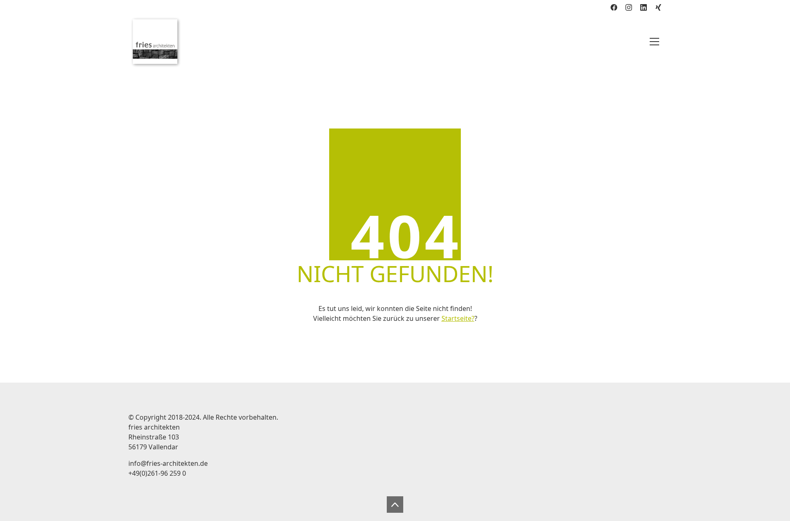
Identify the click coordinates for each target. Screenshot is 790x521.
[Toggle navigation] (654, 41)
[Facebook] (614, 7)
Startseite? (457, 318)
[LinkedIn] (643, 7)
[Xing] (658, 7)
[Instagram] (628, 7)
